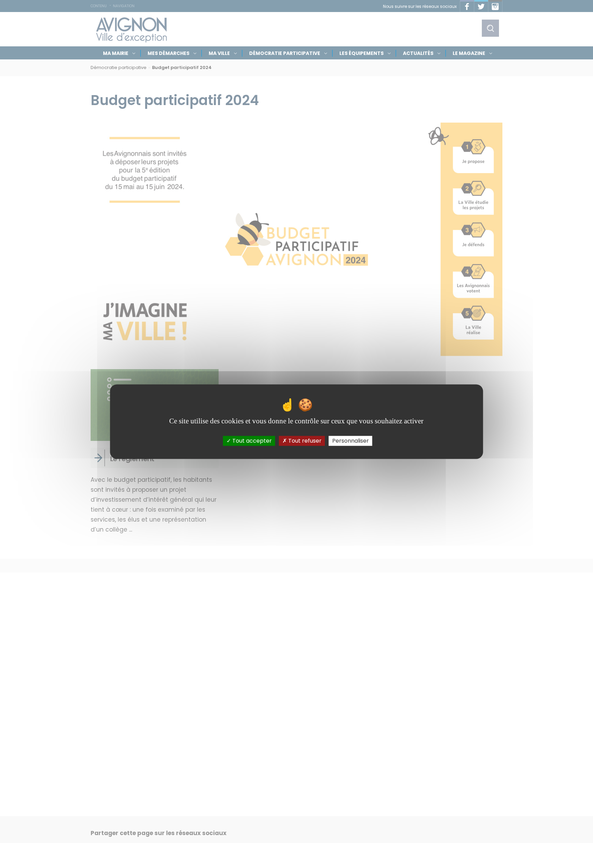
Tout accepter (251, 441)
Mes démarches (168, 53)
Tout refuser (304, 441)
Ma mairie (115, 53)
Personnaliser (350, 441)
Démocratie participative (284, 53)
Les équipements (361, 53)
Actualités (418, 53)
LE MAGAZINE (469, 53)
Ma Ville (219, 53)
